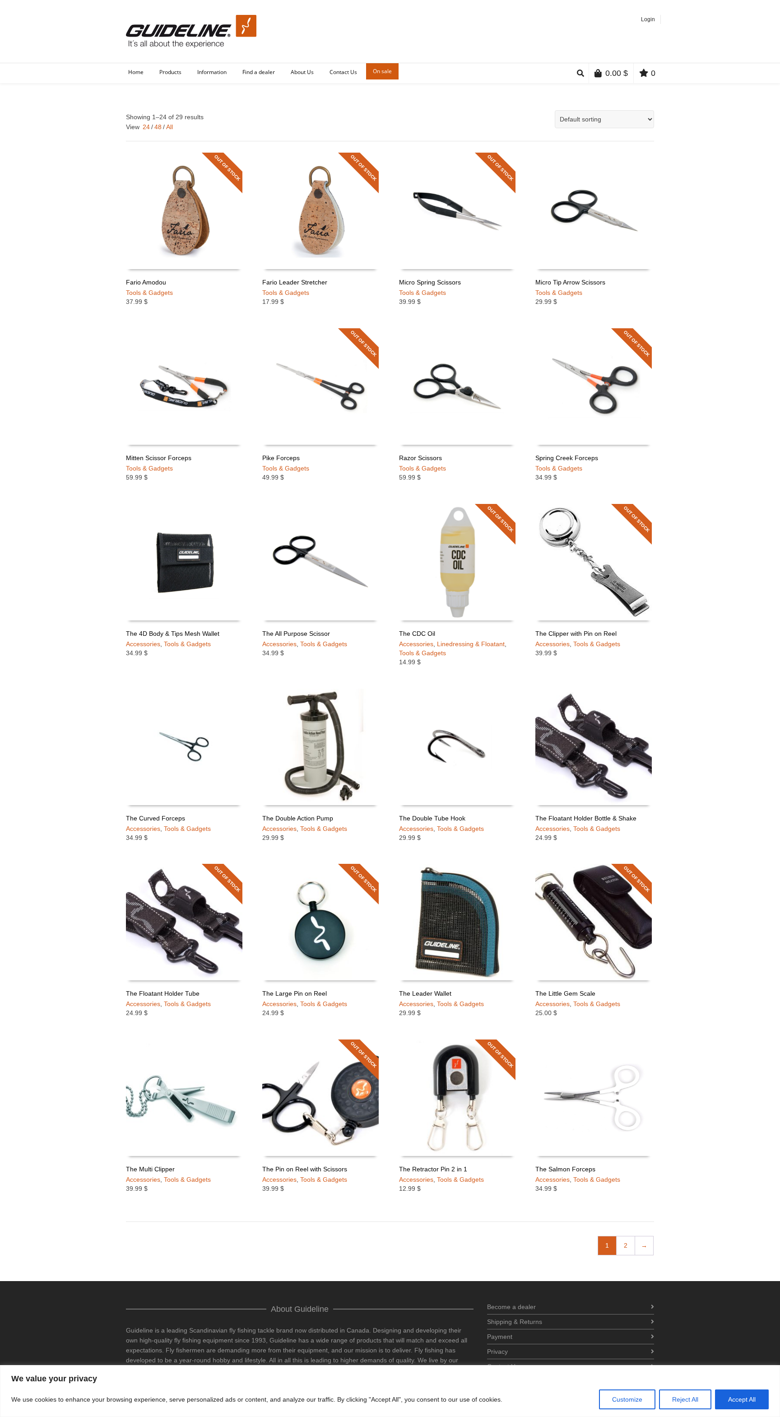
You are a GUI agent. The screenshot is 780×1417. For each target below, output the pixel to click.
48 (158, 127)
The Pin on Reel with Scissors (304, 1169)
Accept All (742, 1399)
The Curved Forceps (155, 818)
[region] (390, 1391)
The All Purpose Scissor (296, 633)
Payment (499, 1336)
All (169, 127)
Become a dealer (511, 1306)
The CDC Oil (417, 633)
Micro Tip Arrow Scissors (570, 282)
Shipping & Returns (514, 1321)
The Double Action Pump (297, 818)
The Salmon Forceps (565, 1169)
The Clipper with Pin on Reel (576, 633)
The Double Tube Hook (432, 818)
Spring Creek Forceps (566, 457)
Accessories (143, 644)
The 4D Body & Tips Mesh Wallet (172, 633)
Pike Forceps (281, 457)
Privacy (497, 1351)
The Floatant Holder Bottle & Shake (585, 818)
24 (146, 127)
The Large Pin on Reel (294, 993)
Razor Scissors (420, 457)
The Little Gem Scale (565, 993)
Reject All (685, 1399)
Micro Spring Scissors (430, 282)
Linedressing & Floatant (471, 644)
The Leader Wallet (425, 993)
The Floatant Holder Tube (163, 993)
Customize (627, 1399)
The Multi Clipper (150, 1169)
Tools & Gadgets (149, 292)
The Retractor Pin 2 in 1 (433, 1169)
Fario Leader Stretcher (294, 282)
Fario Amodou (146, 282)
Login (648, 19)
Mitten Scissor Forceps (158, 457)
